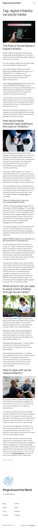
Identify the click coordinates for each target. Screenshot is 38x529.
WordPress (32, 525)
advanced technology (15, 83)
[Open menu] (34, 3)
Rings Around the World (12, 3)
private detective (18, 453)
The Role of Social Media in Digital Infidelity (19, 47)
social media (24, 194)
